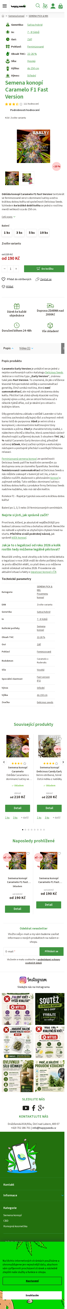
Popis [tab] (7, 348)
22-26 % (32, 54)
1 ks (7, 818)
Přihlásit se (51, 951)
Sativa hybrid (34, 25)
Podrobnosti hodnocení (25, 110)
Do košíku (47, 269)
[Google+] (41, 1108)
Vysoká (31, 61)
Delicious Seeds (54, 372)
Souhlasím (32, 1295)
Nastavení (32, 1281)
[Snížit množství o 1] (4, 268)
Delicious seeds (45, 702)
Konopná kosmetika (15, 1226)
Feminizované (35, 47)
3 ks (15, 818)
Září (29, 39)
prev (4, 762)
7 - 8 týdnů (33, 32)
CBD (5, 1221)
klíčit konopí (19, 538)
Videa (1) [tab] (24, 348)
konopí (54, 478)
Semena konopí (41, 628)
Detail (17, 808)
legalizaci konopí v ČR (43, 572)
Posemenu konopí (42, 595)
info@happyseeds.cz (44, 1128)
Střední (31, 76)
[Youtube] (26, 1108)
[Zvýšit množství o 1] (16, 268)
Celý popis (7, 217)
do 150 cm (33, 68)
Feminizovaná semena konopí (19, 459)
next (63, 762)
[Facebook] (33, 1108)
